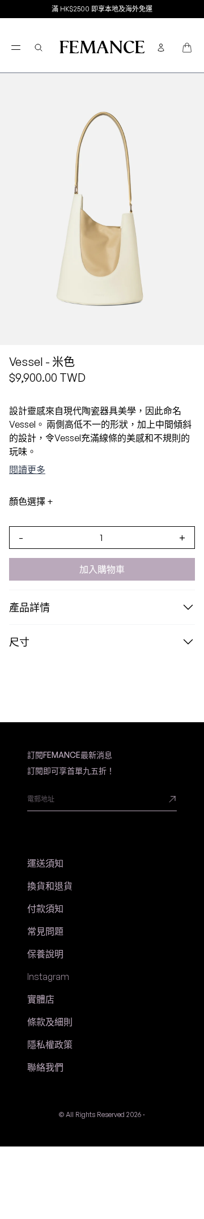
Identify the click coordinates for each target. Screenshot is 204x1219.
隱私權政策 (50, 1044)
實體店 (40, 999)
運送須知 (45, 863)
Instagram (48, 976)
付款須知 (45, 908)
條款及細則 (50, 1022)
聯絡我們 (45, 1067)
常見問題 (45, 931)
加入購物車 (102, 569)
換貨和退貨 (50, 886)
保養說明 (45, 954)
